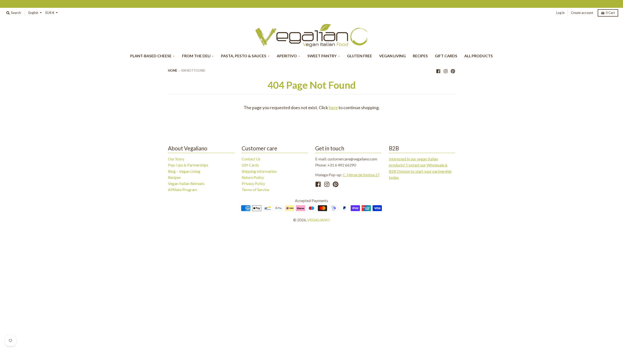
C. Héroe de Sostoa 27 (361, 174)
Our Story (176, 158)
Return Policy (253, 177)
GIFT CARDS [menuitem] (446, 55)
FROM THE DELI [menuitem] (196, 55)
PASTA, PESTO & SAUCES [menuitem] (243, 55)
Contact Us (251, 158)
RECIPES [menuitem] (420, 55)
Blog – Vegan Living (184, 171)
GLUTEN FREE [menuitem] (359, 55)
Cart (610, 13)
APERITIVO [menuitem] (287, 55)
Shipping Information (259, 171)
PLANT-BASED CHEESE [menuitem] (151, 55)
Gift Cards (250, 165)
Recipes (174, 177)
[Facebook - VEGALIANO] (438, 70)
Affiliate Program (182, 189)
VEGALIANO (318, 219)
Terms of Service (255, 189)
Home (172, 70)
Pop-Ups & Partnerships (188, 165)
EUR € (50, 13)
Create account (582, 13)
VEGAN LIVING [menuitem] (392, 55)
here (333, 107)
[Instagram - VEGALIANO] (445, 70)
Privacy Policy (253, 183)
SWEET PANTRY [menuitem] (322, 55)
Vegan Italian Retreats (186, 183)
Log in (560, 13)
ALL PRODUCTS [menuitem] (478, 55)
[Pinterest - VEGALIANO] (453, 70)
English (33, 13)
